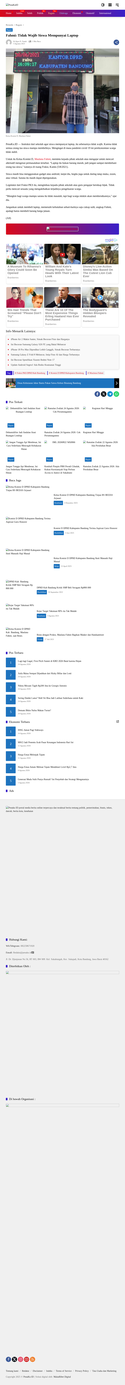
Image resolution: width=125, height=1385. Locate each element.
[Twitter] (103, 394)
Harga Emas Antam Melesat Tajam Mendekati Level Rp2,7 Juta (47, 767)
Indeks (49, 1371)
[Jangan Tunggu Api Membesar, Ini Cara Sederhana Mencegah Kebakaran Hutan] (24, 452)
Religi (57, 566)
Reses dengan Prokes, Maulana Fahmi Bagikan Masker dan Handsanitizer (70, 635)
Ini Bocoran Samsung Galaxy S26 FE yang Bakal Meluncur (38, 344)
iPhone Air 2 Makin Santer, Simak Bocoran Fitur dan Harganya (40, 339)
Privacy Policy (82, 1371)
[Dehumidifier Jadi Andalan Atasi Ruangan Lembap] (24, 418)
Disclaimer (38, 1371)
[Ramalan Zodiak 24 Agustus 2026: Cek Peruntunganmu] (62, 418)
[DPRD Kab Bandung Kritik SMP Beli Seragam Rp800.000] (20, 590)
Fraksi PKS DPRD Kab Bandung (31, 373)
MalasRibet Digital (62, 1377)
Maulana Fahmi (43, 159)
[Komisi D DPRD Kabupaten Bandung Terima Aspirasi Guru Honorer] (28, 531)
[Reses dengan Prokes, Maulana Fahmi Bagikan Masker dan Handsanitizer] (20, 637)
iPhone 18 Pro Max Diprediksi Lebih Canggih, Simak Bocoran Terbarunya (45, 349)
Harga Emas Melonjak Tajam (31, 754)
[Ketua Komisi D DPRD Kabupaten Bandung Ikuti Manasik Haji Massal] (28, 562)
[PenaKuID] (12, 5)
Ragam (9, 30)
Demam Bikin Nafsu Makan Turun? (34, 710)
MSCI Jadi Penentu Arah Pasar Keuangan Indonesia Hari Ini (45, 742)
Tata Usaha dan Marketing (104, 1371)
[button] (103, 5)
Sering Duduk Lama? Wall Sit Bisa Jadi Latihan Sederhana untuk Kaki (50, 698)
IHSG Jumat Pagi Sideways (30, 730)
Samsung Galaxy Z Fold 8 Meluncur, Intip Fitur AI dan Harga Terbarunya (45, 354)
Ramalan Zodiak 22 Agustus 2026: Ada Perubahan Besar (101, 468)
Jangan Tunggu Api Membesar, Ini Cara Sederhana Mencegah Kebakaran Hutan (23, 469)
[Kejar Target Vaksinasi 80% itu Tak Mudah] (20, 614)
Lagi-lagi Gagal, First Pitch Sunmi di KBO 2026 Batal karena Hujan (49, 661)
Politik (40, 639)
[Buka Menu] (110, 5)
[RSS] (32, 1359)
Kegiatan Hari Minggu (93, 432)
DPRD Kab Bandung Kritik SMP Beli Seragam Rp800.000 (64, 587)
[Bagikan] (116, 42)
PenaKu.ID (28, 1377)
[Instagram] (20, 1359)
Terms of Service (64, 1371)
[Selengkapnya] (117, 721)
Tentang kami (12, 1371)
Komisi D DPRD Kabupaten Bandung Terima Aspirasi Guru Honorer (85, 528)
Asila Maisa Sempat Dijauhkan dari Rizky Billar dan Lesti (44, 673)
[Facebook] (97, 394)
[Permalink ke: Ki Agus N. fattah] (9, 42)
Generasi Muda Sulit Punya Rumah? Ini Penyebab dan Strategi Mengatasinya (53, 779)
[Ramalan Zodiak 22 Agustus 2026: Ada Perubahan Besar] (101, 452)
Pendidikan (59, 533)
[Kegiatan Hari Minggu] (101, 418)
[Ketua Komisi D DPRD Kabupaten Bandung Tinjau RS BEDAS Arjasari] (28, 499)
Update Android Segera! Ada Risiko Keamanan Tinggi (36, 365)
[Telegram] (110, 394)
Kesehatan (58, 503)
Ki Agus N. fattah (20, 41)
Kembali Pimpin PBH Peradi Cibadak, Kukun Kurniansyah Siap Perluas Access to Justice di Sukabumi (62, 469)
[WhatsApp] (116, 394)
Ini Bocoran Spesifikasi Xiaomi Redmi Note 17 (33, 359)
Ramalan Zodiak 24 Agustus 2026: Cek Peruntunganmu (62, 434)
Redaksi (25, 1371)
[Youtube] (26, 1359)
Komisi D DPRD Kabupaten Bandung (67, 373)
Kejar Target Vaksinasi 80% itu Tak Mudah (56, 611)
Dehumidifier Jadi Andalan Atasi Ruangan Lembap (21, 434)
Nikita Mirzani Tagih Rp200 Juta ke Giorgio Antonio (42, 686)
